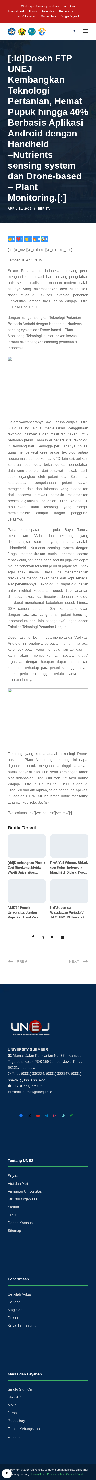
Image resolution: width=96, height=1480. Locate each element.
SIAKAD (14, 1397)
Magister (14, 1310)
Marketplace (48, 16)
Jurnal (13, 1413)
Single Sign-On (70, 16)
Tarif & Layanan (26, 16)
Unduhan (15, 1436)
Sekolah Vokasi (20, 1294)
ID (7, 1473)
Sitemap (14, 1231)
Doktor (13, 1318)
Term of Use (38, 1474)
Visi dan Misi (18, 1183)
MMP (12, 1405)
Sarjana (14, 1302)
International (16, 11)
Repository (16, 1421)
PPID (80, 11)
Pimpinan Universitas (25, 1191)
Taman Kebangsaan (24, 1429)
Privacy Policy (55, 1474)
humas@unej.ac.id (37, 1092)
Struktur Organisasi (23, 1199)
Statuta (13, 1207)
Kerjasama (66, 11)
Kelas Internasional (23, 1326)
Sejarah (14, 1176)
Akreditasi (48, 11)
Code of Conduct (76, 1474)
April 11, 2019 (19, 208)
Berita (44, 208)
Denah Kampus (20, 1223)
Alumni (32, 11)
